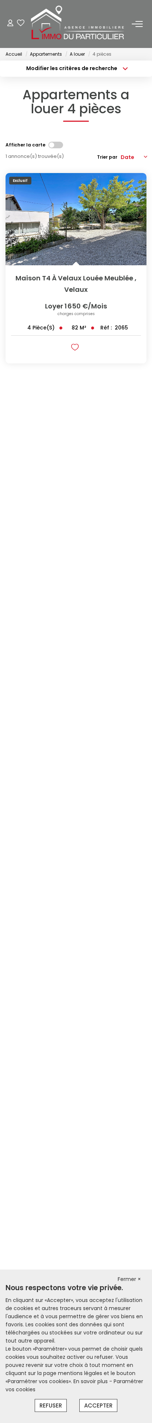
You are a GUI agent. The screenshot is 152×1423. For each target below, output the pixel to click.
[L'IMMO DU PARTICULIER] (78, 24)
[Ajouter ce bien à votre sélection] (75, 348)
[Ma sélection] (20, 24)
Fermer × (129, 1279)
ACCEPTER (98, 1405)
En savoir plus (91, 1381)
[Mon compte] (10, 24)
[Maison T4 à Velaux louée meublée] (76, 219)
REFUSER (50, 1405)
